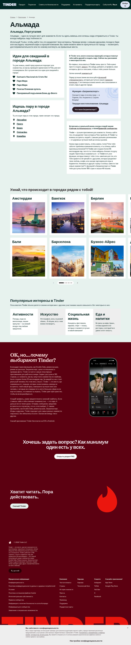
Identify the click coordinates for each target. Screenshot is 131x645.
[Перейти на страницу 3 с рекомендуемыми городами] (66, 282)
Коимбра (21, 136)
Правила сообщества (16, 600)
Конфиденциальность (16, 582)
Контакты (63, 596)
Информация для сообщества (19, 607)
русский (16, 571)
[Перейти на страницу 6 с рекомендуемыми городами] (71, 282)
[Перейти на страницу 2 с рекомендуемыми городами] (65, 282)
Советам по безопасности (80, 128)
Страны (12, 17)
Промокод (63, 600)
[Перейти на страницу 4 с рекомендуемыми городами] (68, 282)
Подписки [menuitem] (32, 5)
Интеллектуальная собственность (21, 596)
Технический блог (83, 586)
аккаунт (85, 67)
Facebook (97, 596)
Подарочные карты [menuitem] (92, 5)
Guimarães (22, 132)
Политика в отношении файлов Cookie (22, 593)
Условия (12, 589)
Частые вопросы (65, 582)
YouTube (97, 589)
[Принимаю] (127, 628)
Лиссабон (22, 120)
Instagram (97, 582)
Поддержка (64, 603)
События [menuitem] (106, 5)
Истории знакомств (66, 589)
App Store (108, 582)
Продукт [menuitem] (22, 5)
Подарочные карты (66, 607)
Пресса (62, 593)
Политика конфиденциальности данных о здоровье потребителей (32, 586)
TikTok (96, 586)
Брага (20, 128)
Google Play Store (111, 586)
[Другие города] (77, 283)
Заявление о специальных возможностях (23, 610)
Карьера (80, 582)
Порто (20, 124)
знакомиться (87, 73)
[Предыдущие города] (53, 283)
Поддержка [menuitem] (65, 5)
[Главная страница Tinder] (9, 4)
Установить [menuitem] (77, 5)
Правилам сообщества (107, 128)
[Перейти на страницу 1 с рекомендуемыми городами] (61, 282)
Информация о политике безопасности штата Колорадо (28, 603)
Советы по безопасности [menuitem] (48, 5)
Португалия (22, 17)
